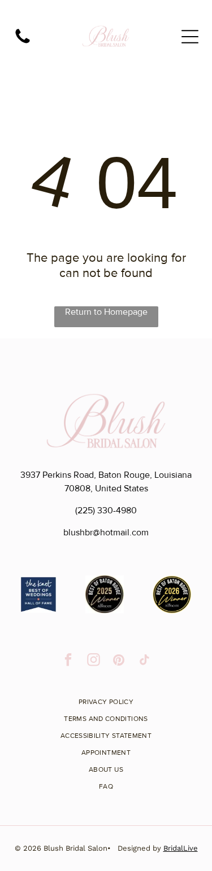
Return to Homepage (106, 312)
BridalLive (180, 848)
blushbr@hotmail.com (106, 532)
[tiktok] (144, 661)
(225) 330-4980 (106, 510)
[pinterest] (119, 661)
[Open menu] (189, 36)
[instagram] (93, 661)
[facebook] (68, 661)
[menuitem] (106, 697)
